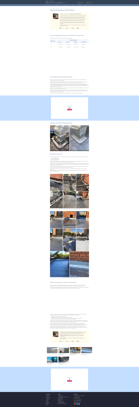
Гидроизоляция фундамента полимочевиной (62, 363)
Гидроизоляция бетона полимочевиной (73, 354)
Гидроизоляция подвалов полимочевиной (85, 354)
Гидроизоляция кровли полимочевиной (62, 354)
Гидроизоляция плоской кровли (52, 353)
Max (79, 28)
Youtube (74, 28)
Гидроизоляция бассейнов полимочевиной (51, 363)
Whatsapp (68, 28)
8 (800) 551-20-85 (77, 397)
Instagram (62, 28)
